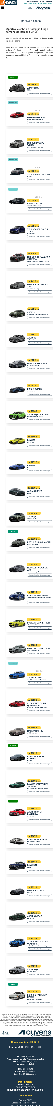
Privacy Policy (25, 1085)
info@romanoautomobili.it (33, 1059)
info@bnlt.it (29, 1064)
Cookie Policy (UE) (25, 1087)
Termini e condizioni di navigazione (25, 1090)
